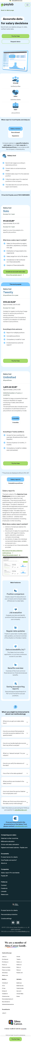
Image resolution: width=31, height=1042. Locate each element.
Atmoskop (5, 972)
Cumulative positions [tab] (15, 483)
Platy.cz (19, 967)
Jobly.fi (4, 1013)
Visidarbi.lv (5, 993)
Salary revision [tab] (16, 129)
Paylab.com (20, 972)
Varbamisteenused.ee (8, 1004)
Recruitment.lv (6, 1001)
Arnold (18, 956)
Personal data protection (9, 914)
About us (4, 863)
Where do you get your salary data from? (13, 722)
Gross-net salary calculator (10, 844)
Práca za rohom (6, 967)
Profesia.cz (5, 962)
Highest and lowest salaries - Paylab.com (14, 847)
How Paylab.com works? (9, 860)
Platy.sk (19, 970)
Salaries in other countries (9, 838)
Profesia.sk (5, 959)
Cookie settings (6, 918)
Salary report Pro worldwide (10, 873)
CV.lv (3, 985)
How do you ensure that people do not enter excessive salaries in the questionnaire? (13, 733)
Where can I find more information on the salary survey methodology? (14, 802)
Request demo (15, 41)
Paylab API (4, 876)
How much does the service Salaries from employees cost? (14, 792)
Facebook (4, 888)
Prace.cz (4, 964)
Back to (7, 10)
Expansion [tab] (15, 136)
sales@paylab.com (21, 810)
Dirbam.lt (4, 991)
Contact (4, 885)
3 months (15, 422)
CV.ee (3, 988)
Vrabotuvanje (20, 988)
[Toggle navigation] (27, 5)
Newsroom (4, 894)
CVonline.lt (5, 983)
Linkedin (3, 891)
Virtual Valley (20, 993)
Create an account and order (15, 272)
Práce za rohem (6, 970)
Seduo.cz (19, 962)
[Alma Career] (15, 1022)
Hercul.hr (19, 991)
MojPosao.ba (20, 985)
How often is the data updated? (13, 773)
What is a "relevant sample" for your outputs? (14, 754)
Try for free (15, 1039)
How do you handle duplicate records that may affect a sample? (14, 744)
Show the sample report (14, 275)
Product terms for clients (9, 857)
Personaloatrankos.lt (7, 999)
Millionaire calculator (8, 841)
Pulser (18, 996)
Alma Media (22, 931)
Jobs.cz (4, 956)
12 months (15, 418)
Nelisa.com (5, 975)
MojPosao (19, 983)
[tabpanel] (15, 167)
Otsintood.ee (5, 996)
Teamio (18, 959)
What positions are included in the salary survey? (13, 782)
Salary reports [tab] (15, 479)
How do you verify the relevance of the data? (13, 764)
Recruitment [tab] (15, 132)
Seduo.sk (19, 964)
